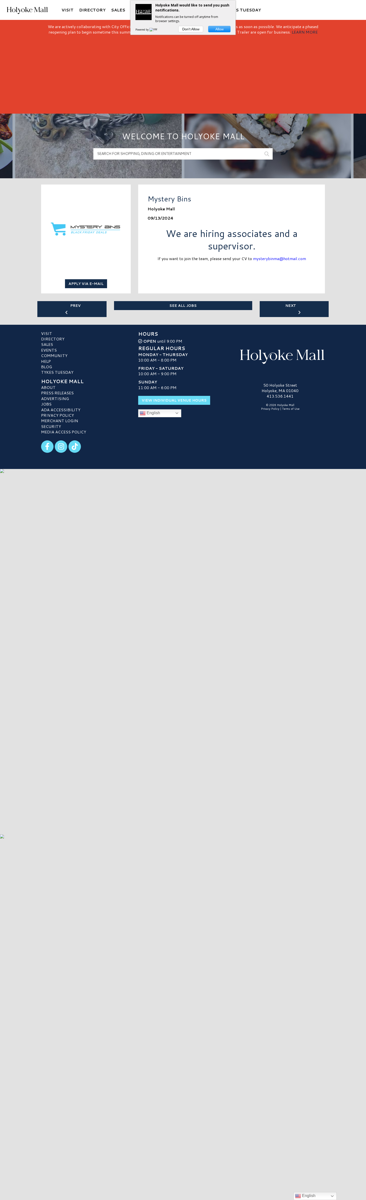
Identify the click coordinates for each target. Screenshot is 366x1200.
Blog (46, 366)
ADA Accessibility (60, 410)
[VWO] (154, 29)
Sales (47, 344)
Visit (46, 333)
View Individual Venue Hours (174, 400)
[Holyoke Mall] (280, 355)
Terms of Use (291, 409)
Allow (219, 29)
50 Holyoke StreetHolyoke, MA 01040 (280, 387)
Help (46, 361)
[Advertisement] (183, 72)
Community (54, 355)
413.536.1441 (280, 396)
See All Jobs (183, 305)
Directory (52, 339)
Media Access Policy (63, 432)
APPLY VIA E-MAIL (86, 283)
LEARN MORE (305, 32)
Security (51, 426)
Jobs (46, 404)
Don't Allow (190, 29)
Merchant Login (59, 420)
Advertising (55, 398)
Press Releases (57, 393)
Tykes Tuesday (57, 372)
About (48, 387)
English (153, 413)
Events (49, 350)
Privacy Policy (57, 415)
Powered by (142, 29)
